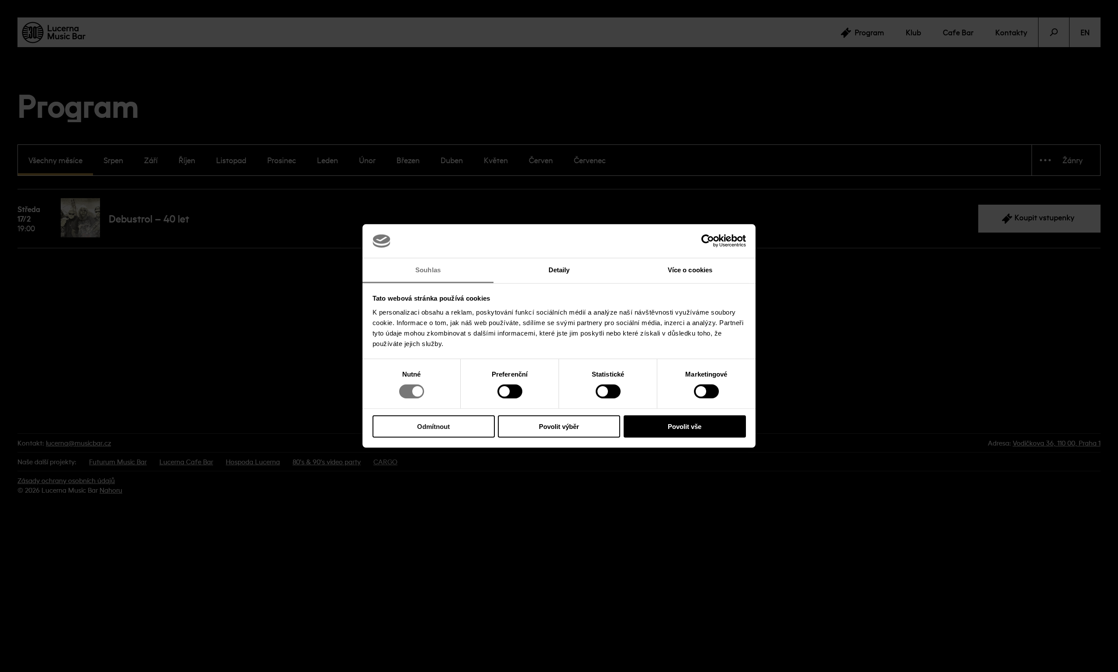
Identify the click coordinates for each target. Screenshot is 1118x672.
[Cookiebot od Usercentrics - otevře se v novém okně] (707, 240)
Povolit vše (684, 426)
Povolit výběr (559, 426)
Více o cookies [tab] (690, 270)
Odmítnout (433, 426)
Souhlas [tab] (428, 270)
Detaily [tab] (559, 270)
